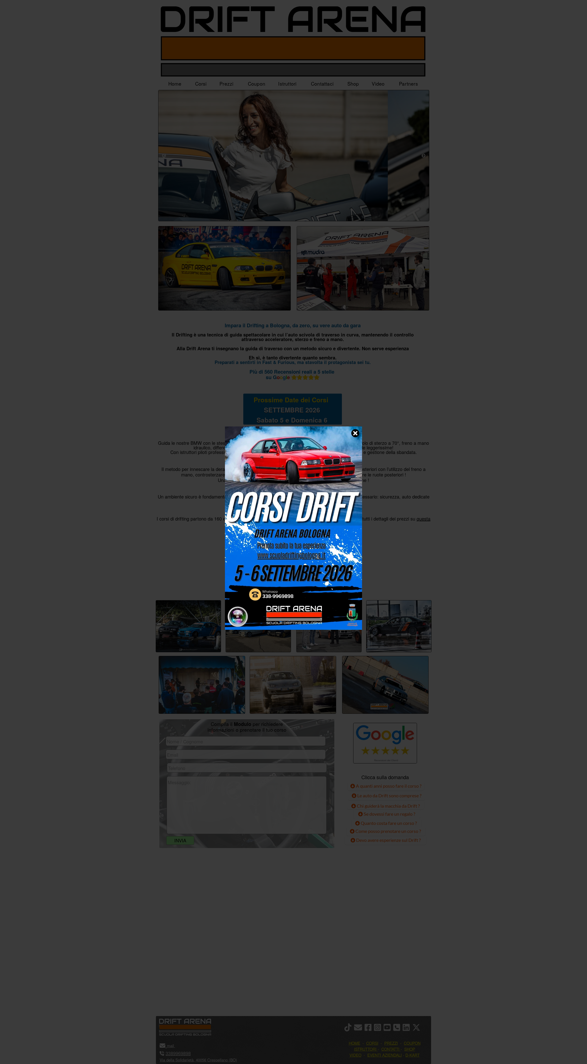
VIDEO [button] (355, 1055)
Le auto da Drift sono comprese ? (388, 795)
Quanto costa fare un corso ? (389, 823)
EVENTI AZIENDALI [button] (384, 1055)
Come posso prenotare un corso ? (388, 831)
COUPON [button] (412, 1043)
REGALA (341, 584)
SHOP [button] (409, 1049)
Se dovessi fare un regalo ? (389, 814)
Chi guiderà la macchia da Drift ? (388, 806)
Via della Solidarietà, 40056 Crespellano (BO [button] (198, 1060)
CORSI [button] (372, 1043)
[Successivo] (423, 155)
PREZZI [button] (391, 1043)
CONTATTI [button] (390, 1049)
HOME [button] (354, 1043)
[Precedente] (164, 155)
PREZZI (246, 584)
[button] (174, 1045)
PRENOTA (292, 584)
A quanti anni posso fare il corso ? (388, 786)
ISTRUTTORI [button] (365, 1049)
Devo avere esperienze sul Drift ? (388, 840)
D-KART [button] (412, 1055)
